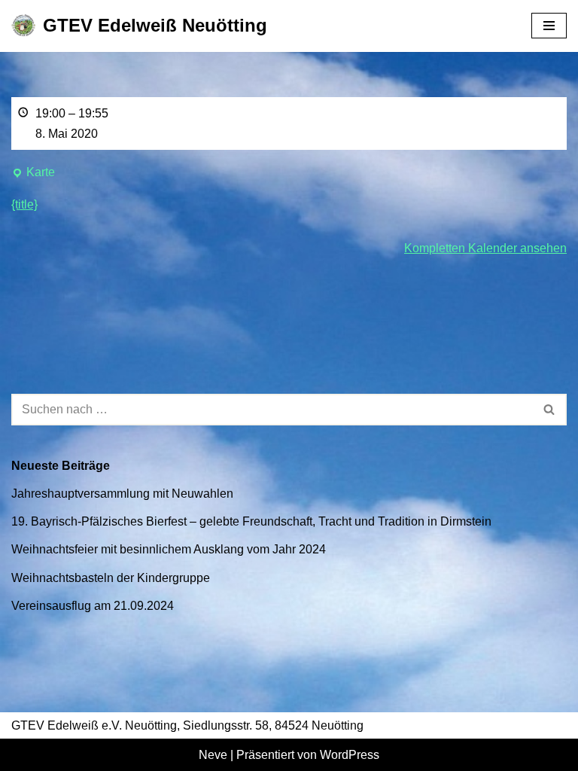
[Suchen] (550, 409)
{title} (24, 204)
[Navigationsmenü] (549, 25)
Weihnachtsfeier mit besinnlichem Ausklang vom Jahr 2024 (168, 549)
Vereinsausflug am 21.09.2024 (92, 605)
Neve (213, 754)
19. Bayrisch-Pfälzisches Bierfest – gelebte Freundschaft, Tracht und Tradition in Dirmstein (251, 521)
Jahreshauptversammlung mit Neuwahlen (122, 493)
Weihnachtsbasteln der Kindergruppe (110, 577)
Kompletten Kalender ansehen (485, 248)
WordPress (349, 754)
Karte (33, 174)
